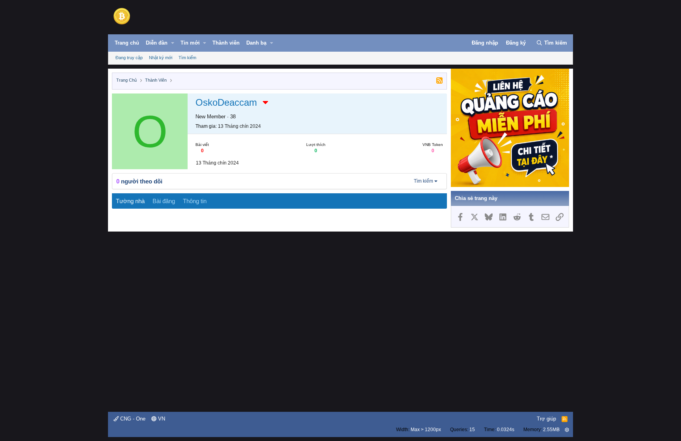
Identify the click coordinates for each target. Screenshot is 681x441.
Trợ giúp (546, 419)
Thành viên (226, 43)
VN (160, 419)
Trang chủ (127, 43)
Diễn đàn (156, 43)
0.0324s (505, 429)
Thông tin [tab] (195, 201)
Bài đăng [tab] (164, 201)
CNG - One (132, 419)
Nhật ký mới (160, 57)
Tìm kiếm (187, 57)
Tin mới (190, 43)
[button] (172, 43)
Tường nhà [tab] (130, 201)
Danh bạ (256, 43)
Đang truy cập (129, 57)
